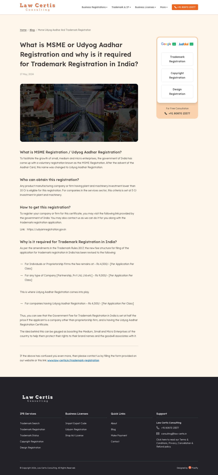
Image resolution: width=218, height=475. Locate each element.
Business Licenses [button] (144, 7)
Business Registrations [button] (94, 7)
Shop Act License (74, 435)
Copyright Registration (177, 75)
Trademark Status (29, 435)
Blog (32, 30)
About (114, 423)
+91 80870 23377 (186, 7)
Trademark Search (30, 423)
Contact (115, 441)
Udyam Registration (76, 429)
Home (23, 30)
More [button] (163, 7)
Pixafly (195, 468)
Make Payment (119, 435)
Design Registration (177, 91)
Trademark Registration (177, 59)
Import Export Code (75, 423)
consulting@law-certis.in (174, 433)
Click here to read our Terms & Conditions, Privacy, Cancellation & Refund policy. (174, 443)
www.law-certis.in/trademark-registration (73, 360)
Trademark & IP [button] (120, 7)
